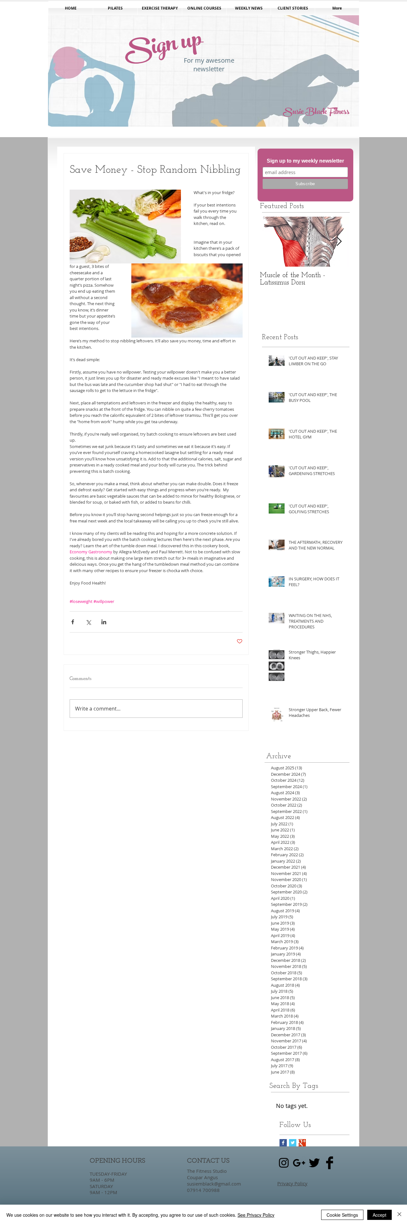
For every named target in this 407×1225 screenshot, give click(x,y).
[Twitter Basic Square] (292, 1142)
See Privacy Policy (256, 1215)
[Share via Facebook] (73, 622)
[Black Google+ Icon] (299, 1162)
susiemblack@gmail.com (214, 1183)
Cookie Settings (342, 1215)
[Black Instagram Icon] (283, 1162)
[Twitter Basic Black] (314, 1162)
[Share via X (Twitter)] (88, 622)
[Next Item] (339, 242)
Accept (379, 1215)
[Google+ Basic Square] (302, 1142)
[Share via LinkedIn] (104, 622)
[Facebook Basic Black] (329, 1162)
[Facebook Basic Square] (283, 1142)
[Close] (399, 1215)
